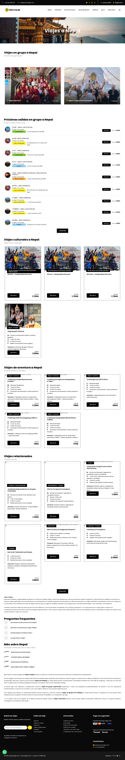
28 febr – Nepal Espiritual (21, 220)
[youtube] (92, 2)
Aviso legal (66, 723)
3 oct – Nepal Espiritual (20, 151)
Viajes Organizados (40, 727)
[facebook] (89, 2)
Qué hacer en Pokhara (19, 662)
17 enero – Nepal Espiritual (21, 198)
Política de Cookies (69, 727)
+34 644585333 (99, 747)
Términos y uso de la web (71, 729)
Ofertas (95, 10)
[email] (86, 2)
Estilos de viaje (69, 10)
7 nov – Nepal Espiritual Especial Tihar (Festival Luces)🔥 (29, 173)
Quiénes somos (68, 721)
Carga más (62, 230)
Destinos (58, 10)
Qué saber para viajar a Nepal (22, 667)
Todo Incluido (38, 731)
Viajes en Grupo (39, 723)
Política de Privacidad (70, 725)
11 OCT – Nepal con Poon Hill (22, 162)
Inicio (50, 10)
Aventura (37, 725)
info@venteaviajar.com (102, 745)
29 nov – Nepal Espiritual (21, 186)
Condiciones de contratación (72, 731)
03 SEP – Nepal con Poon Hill (22, 127)
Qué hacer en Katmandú (20, 652)
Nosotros (111, 10)
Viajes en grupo (83, 10)
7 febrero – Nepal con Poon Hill (23, 209)
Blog (103, 10)
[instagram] (94, 2)
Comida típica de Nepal (20, 657)
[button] (4, 752)
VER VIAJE (106, 130)
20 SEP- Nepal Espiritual (20, 138)
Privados (36, 729)
